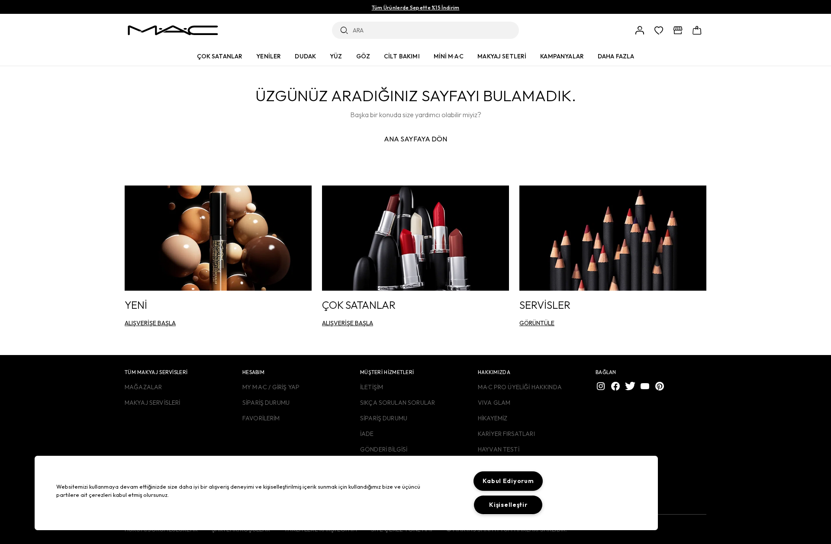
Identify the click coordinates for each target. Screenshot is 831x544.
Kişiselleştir (508, 505)
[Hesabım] (640, 30)
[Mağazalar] (678, 30)
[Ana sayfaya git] (173, 30)
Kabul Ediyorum (508, 481)
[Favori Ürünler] (659, 30)
